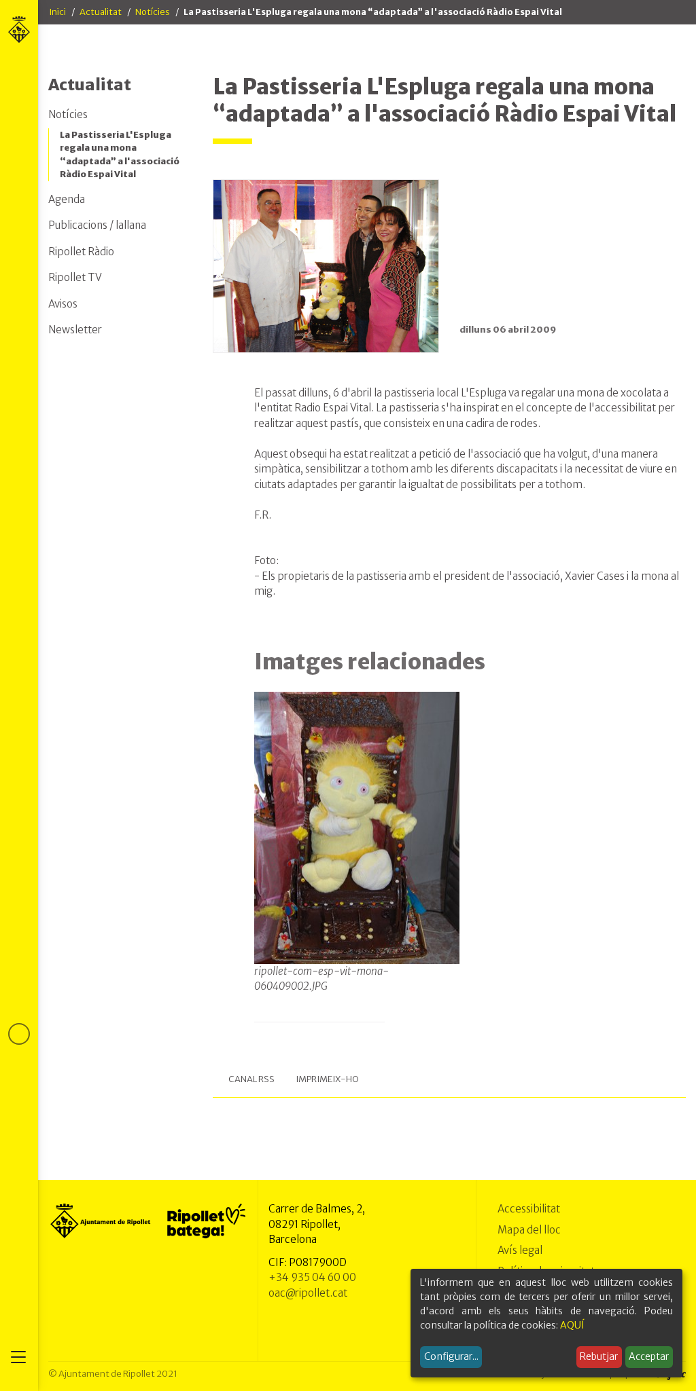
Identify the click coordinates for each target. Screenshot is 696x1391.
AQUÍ (572, 1325)
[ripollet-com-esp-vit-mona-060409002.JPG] (357, 827)
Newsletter (75, 329)
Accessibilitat (529, 1208)
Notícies (152, 12)
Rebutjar (599, 1356)
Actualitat (101, 12)
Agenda (66, 199)
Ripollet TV (75, 277)
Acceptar (649, 1356)
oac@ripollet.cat (307, 1292)
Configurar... (451, 1356)
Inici (57, 12)
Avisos (62, 303)
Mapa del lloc (529, 1229)
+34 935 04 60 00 (312, 1277)
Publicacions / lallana (97, 225)
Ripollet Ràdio (81, 251)
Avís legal (520, 1250)
